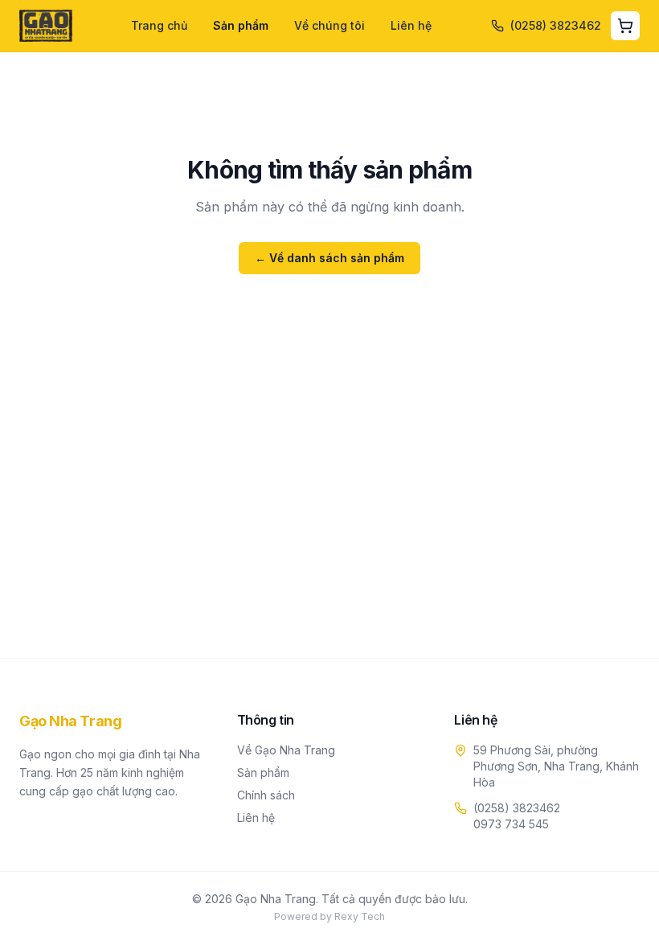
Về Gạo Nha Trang (286, 750)
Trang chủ (159, 25)
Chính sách (266, 795)
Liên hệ (411, 25)
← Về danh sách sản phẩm (329, 258)
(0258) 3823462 (516, 808)
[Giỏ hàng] (625, 25)
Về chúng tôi (329, 25)
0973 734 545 (511, 824)
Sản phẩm (240, 25)
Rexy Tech (359, 916)
